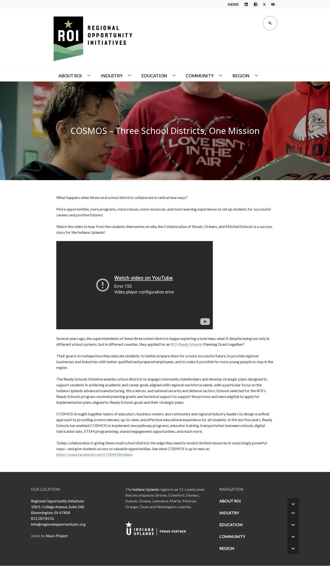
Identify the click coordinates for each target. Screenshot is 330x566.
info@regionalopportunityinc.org (58, 524)
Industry (111, 75)
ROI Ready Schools (186, 344)
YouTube (273, 4)
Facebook (256, 4)
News (233, 4)
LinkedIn (246, 4)
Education (154, 75)
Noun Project (56, 535)
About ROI (70, 75)
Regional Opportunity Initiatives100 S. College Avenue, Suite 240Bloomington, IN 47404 (57, 507)
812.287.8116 (42, 518)
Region (240, 75)
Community (200, 75)
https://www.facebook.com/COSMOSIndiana (94, 454)
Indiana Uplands (145, 489)
